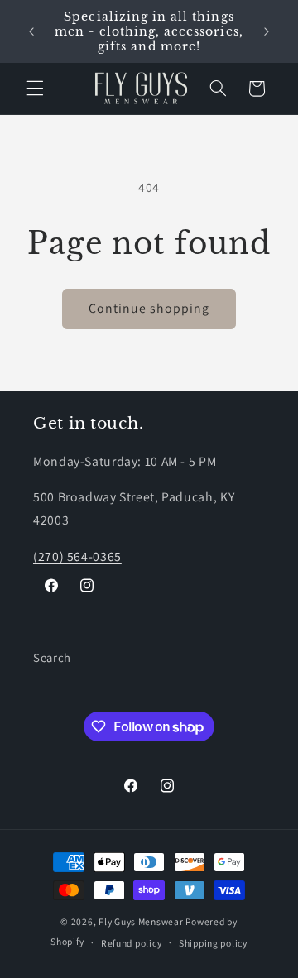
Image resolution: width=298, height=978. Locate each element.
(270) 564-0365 (77, 556)
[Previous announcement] (31, 31)
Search (52, 657)
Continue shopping (149, 308)
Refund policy (131, 943)
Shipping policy (213, 943)
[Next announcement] (266, 31)
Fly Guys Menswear (141, 921)
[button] (35, 89)
